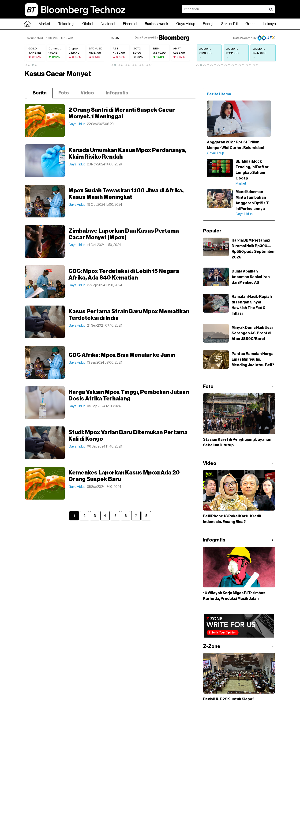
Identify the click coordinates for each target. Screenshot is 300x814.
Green (250, 24)
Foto (63, 93)
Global (87, 24)
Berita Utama (219, 94)
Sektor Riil (229, 24)
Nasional (108, 24)
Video (87, 93)
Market (44, 24)
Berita (40, 93)
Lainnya (269, 24)
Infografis (117, 93)
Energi (208, 24)
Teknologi (66, 24)
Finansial (130, 24)
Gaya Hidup (185, 24)
